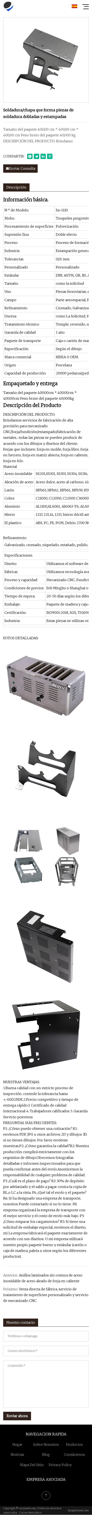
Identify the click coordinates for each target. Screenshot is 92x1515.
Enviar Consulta (22, 168)
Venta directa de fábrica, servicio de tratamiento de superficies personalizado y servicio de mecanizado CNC (45, 1295)
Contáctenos (74, 1454)
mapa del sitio (32, 1465)
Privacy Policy (60, 1465)
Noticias (17, 1454)
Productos (74, 1444)
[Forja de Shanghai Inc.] (8, 6)
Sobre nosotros (46, 1444)
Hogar (17, 1444)
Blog (46, 1454)
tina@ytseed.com (78, 1510)
